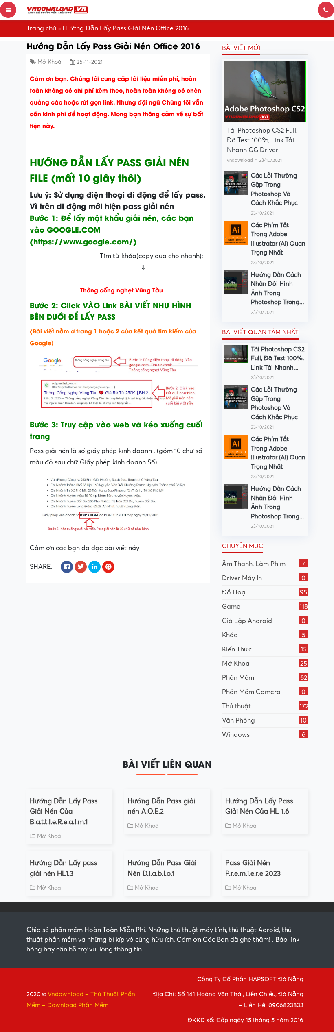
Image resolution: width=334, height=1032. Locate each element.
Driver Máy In (263, 578)
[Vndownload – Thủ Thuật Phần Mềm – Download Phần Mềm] (57, 9)
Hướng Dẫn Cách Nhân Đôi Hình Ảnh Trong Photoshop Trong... (277, 289)
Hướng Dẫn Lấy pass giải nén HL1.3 (63, 868)
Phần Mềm (264, 677)
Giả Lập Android (263, 621)
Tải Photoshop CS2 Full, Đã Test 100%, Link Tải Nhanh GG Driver (262, 140)
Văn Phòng (264, 720)
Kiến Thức (264, 649)
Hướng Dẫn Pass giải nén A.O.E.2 (161, 806)
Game (265, 606)
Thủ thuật (265, 706)
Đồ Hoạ (264, 592)
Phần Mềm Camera (263, 692)
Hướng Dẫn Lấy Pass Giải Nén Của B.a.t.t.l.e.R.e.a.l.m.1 (64, 811)
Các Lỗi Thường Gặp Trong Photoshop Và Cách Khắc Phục (274, 189)
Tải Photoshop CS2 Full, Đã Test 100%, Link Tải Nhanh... (278, 358)
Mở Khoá (49, 62)
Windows (263, 734)
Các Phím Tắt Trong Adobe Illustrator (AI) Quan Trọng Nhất (278, 239)
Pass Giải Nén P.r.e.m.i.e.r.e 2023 (253, 868)
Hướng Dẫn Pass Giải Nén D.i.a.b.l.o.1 (161, 868)
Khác (263, 635)
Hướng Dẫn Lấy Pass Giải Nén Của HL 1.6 (259, 806)
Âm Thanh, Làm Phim (263, 564)
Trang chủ (41, 28)
